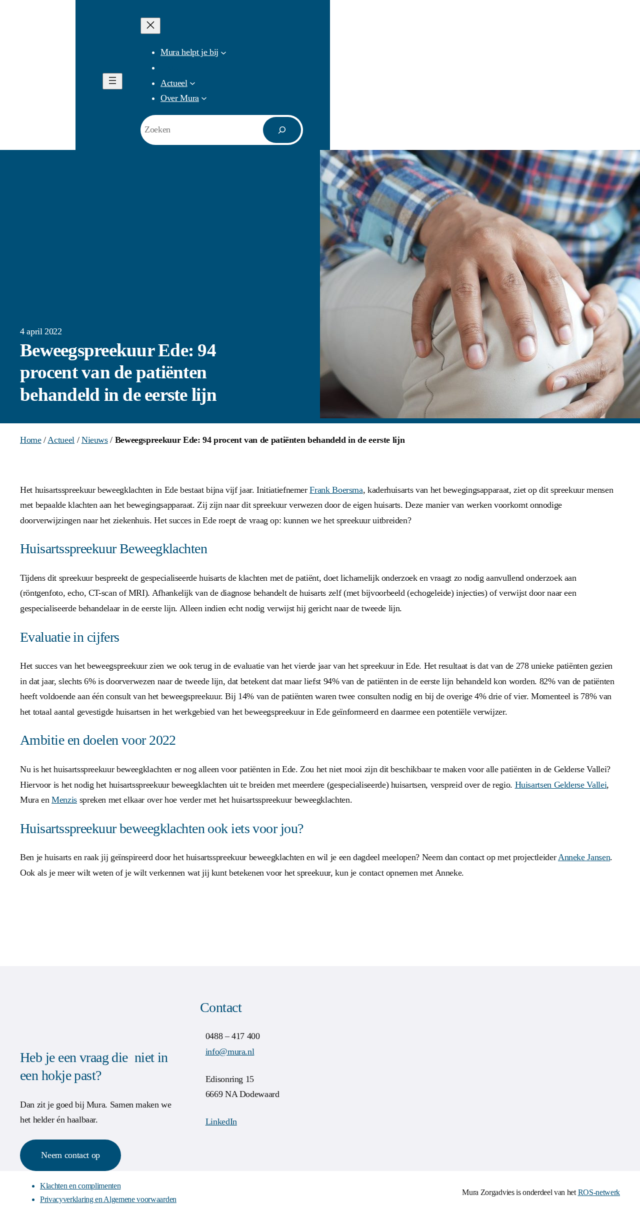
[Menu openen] (112, 81)
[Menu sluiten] (150, 25)
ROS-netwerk (599, 1192)
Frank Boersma (336, 490)
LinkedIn (221, 1122)
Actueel (61, 440)
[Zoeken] (282, 130)
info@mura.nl (230, 1052)
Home (31, 440)
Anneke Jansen (584, 857)
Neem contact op (70, 1155)
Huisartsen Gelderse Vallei (561, 785)
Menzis (64, 800)
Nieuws (95, 440)
